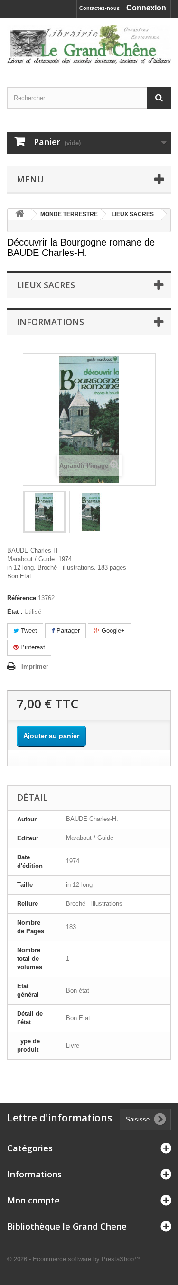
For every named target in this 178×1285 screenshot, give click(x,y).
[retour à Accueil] (19, 214)
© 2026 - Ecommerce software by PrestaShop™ (73, 1259)
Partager (67, 630)
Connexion (146, 8)
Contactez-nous (99, 8)
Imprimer (34, 666)
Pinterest (32, 647)
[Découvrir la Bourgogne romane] (44, 512)
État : (14, 611)
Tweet (28, 630)
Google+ (112, 630)
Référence (21, 597)
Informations (50, 322)
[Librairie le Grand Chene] (89, 44)
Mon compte (33, 1200)
